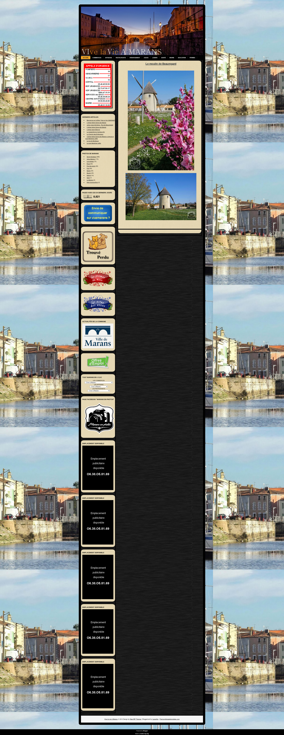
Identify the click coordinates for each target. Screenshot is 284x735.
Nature (89, 175)
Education (182, 58)
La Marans (90, 180)
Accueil (86, 58)
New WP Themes (135, 719)
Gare (88, 178)
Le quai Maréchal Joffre (94, 143)
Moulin (89, 173)
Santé (163, 58)
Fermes (192, 58)
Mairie (172, 58)
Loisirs (154, 58)
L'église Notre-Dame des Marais (96, 123)
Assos (146, 58)
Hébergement (135, 58)
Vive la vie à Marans (111, 719)
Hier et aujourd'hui (92, 182)
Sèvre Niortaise (91, 157)
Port (88, 168)
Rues (88, 164)
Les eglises (90, 161)
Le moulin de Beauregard (161, 63)
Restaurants (121, 58)
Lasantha (155, 719)
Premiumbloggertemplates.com (170, 719)
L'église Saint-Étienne (93, 130)
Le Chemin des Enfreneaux (95, 134)
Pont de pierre (91, 166)
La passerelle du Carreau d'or (96, 132)
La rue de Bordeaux (93, 141)
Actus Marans (91, 159)
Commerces (96, 58)
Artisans (108, 58)
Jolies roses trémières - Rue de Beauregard (100, 125)
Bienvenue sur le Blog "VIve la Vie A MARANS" (101, 120)
